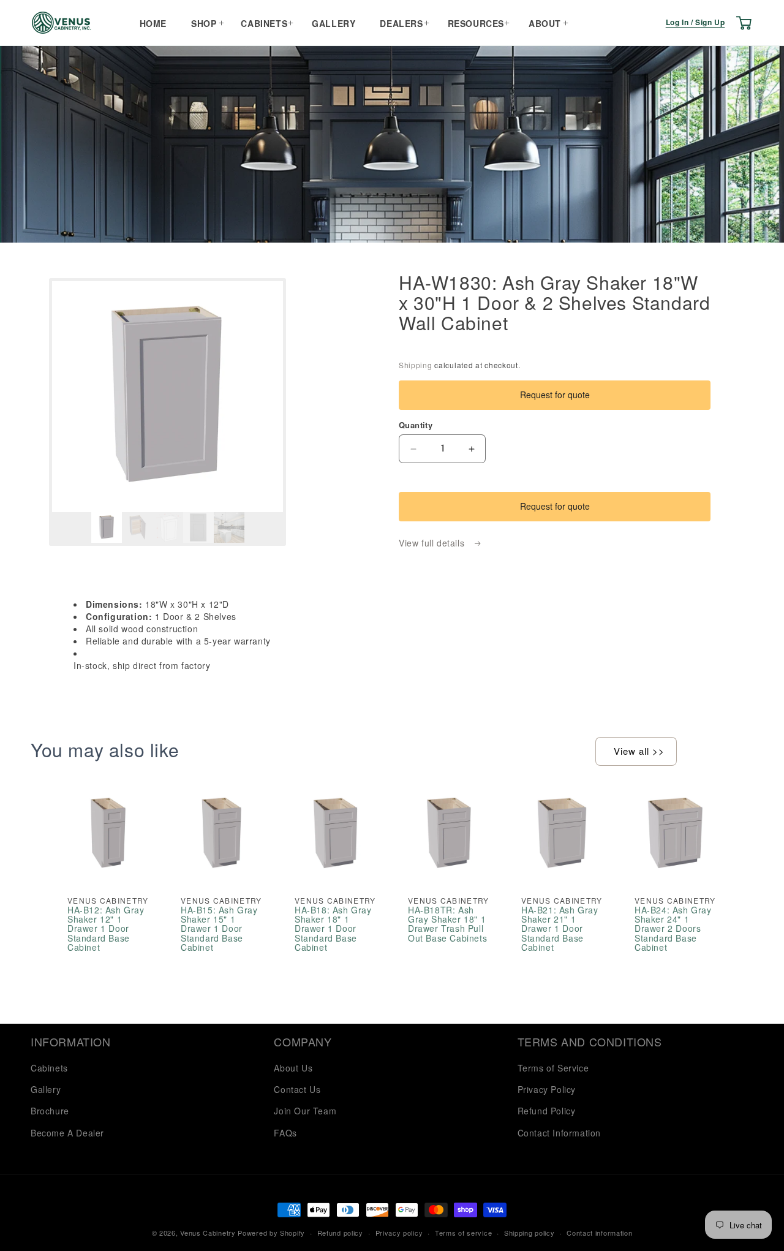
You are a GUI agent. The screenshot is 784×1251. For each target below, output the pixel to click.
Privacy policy (399, 1233)
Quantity (415, 425)
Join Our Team (305, 1111)
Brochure (50, 1111)
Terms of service (463, 1233)
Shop (203, 23)
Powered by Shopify (271, 1233)
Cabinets (264, 23)
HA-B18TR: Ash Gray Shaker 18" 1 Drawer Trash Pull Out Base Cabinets (447, 924)
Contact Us (297, 1089)
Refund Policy (547, 1111)
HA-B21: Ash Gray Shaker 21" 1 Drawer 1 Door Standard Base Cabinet (559, 928)
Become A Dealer (67, 1133)
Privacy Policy (547, 1089)
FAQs (285, 1133)
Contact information (599, 1233)
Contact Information (559, 1133)
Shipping (415, 365)
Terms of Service (553, 1068)
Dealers (401, 23)
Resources (476, 23)
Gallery (333, 23)
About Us (293, 1068)
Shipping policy (529, 1233)
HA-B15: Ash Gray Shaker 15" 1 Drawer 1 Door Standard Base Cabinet (219, 928)
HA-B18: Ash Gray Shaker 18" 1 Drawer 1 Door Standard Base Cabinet (333, 928)
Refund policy (340, 1233)
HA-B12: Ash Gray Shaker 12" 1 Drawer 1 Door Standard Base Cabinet (106, 928)
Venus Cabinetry (208, 1233)
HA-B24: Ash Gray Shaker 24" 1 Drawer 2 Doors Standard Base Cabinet (673, 928)
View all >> (639, 750)
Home (153, 23)
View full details (433, 543)
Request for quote (555, 394)
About (545, 23)
